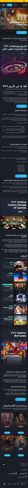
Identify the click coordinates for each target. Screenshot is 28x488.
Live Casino (24, 469)
